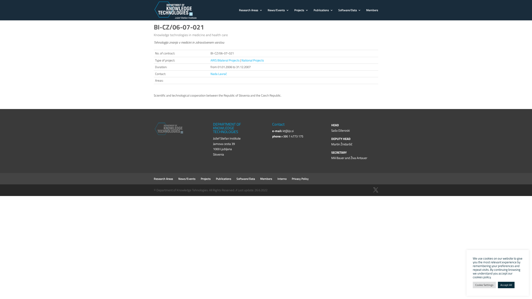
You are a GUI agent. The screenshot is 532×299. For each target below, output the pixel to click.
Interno (282, 178)
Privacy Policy (300, 178)
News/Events (276, 10)
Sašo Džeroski (340, 130)
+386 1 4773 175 (292, 136)
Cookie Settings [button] (484, 285)
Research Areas (248, 10)
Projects (299, 10)
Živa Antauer (359, 158)
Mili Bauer (337, 158)
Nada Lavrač (219, 73)
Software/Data (347, 10)
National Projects (252, 60)
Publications (321, 10)
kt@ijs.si (288, 131)
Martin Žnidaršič (341, 144)
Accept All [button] (506, 285)
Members (372, 10)
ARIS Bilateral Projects (225, 60)
